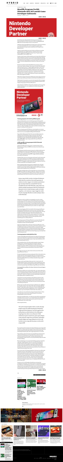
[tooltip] (39, 16)
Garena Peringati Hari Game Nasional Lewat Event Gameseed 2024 (31, 392)
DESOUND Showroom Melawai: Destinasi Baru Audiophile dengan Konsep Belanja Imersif (31, 438)
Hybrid (25, 7)
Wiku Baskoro (19, 15)
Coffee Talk (40, 286)
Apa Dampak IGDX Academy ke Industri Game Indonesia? (41, 388)
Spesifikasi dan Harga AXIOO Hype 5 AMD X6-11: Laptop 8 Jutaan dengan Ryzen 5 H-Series (55, 438)
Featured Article (20, 7)
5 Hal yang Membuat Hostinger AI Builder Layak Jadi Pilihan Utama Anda (43, 438)
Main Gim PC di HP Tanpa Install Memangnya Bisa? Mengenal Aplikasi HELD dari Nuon (7, 438)
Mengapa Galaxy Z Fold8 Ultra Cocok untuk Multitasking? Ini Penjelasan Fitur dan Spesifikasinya (19, 438)
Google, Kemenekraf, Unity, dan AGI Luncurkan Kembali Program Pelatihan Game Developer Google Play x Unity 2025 (21, 395)
